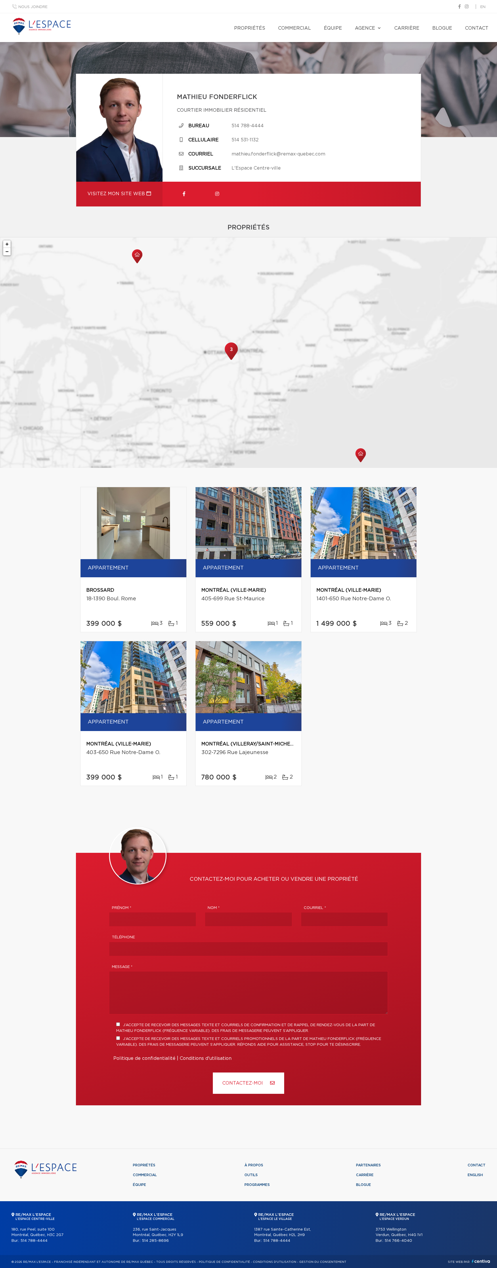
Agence (365, 28)
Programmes (257, 1185)
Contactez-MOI (243, 1083)
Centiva (481, 1261)
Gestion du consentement (322, 1262)
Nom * (214, 908)
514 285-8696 (155, 1241)
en (482, 7)
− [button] (7, 251)
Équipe (333, 28)
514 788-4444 (248, 126)
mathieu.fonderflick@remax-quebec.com (278, 154)
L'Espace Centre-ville (256, 168)
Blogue (442, 28)
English (475, 1175)
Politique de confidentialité (144, 1058)
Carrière (406, 28)
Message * (122, 967)
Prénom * (121, 908)
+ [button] (7, 244)
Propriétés (249, 28)
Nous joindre (32, 7)
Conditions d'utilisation (206, 1058)
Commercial (294, 28)
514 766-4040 (398, 1241)
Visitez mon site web (116, 193)
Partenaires (368, 1165)
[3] (231, 359)
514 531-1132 (245, 140)
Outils (251, 1175)
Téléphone (123, 937)
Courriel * (315, 908)
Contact (476, 28)
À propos (253, 1165)
